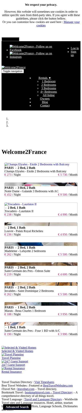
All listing (49, 95)
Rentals (45, 78)
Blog (45, 102)
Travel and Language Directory (43, 399)
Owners (45, 98)
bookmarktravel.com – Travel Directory (49, 392)
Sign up (73, 53)
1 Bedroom (48, 81)
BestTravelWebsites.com (58, 385)
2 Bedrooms (48, 84)
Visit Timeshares (44, 382)
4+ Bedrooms (48, 91)
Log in (75, 48)
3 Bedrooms (48, 88)
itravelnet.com (25, 389)
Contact (45, 105)
